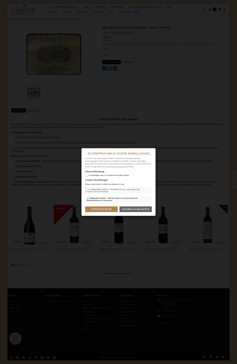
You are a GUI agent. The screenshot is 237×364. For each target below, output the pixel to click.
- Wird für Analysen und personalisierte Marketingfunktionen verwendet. (112, 199)
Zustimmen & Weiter (101, 209)
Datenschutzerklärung (116, 166)
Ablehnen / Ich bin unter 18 (135, 209)
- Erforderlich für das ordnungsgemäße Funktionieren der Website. (113, 190)
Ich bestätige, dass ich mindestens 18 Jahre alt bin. (109, 175)
